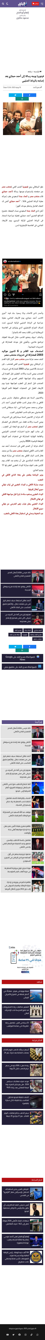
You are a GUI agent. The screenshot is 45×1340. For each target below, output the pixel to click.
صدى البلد (18, 630)
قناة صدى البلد (15, 635)
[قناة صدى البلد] (22, 3)
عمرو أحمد (36, 87)
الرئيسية (37, 72)
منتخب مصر (6, 187)
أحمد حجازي (7, 191)
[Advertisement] (22, 46)
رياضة (30, 72)
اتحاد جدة (23, 196)
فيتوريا (25, 187)
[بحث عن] (3, 4)
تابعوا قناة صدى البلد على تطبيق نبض (20, 667)
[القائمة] (42, 5)
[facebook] (29, 95)
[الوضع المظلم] (7, 4)
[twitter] (15, 95)
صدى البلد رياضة (36, 635)
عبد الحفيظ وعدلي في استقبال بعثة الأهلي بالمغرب (23, 513)
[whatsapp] (22, 99)
